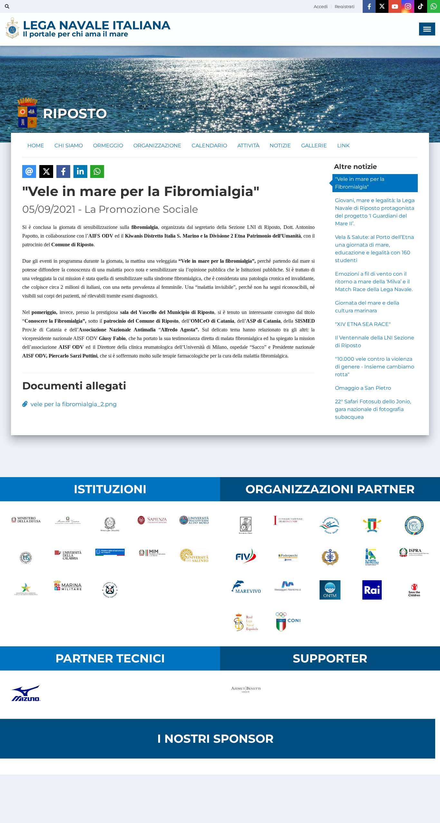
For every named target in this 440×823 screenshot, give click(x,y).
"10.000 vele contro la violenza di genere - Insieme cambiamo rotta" (374, 366)
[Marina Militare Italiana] (68, 590)
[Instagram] (407, 6)
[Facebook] (369, 6)
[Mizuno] (26, 695)
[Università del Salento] (194, 558)
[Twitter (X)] (382, 6)
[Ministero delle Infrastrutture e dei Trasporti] (110, 558)
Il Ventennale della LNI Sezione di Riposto (374, 341)
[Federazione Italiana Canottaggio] (372, 525)
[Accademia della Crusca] (246, 525)
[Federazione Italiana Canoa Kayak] (330, 525)
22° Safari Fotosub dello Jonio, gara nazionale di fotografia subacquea (373, 409)
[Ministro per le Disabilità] (110, 525)
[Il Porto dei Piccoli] (372, 558)
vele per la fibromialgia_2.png (72, 404)
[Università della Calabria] (68, 558)
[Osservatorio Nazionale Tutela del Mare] (330, 590)
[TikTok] (420, 6)
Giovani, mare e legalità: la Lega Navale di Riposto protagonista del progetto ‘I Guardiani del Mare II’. (375, 212)
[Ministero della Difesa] (26, 525)
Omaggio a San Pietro (363, 388)
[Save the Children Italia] (414, 590)
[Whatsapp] (433, 6)
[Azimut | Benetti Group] (246, 695)
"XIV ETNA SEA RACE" (363, 324)
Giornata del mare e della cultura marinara (367, 307)
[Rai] (372, 590)
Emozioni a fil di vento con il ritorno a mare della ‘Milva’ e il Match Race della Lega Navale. (374, 281)
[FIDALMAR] (330, 558)
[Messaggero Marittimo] (288, 590)
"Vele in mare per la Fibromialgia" (359, 183)
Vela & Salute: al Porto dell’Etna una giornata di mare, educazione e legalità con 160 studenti (374, 248)
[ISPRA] (414, 558)
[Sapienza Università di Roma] (152, 525)
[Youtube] (394, 6)
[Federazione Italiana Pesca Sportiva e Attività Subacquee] (414, 525)
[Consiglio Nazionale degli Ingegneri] (288, 525)
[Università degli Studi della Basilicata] (26, 558)
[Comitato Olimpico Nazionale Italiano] (288, 622)
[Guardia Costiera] (110, 590)
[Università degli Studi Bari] (194, 525)
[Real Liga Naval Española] (246, 622)
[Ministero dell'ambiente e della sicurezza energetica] (26, 590)
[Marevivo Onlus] (246, 590)
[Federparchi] (288, 558)
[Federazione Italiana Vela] (246, 558)
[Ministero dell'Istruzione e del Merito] (152, 558)
